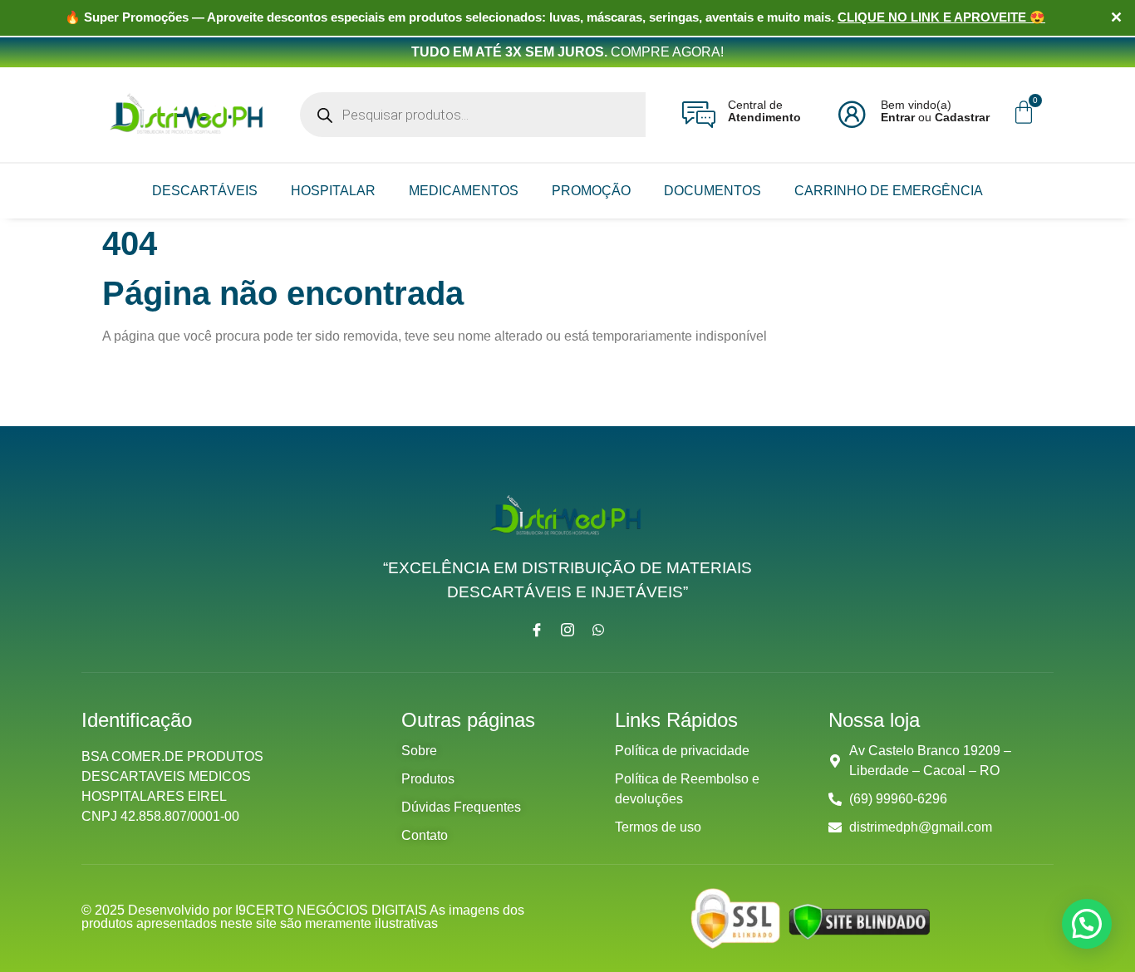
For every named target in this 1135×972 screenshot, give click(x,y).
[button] (1087, 924)
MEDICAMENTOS (463, 191)
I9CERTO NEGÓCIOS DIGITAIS (332, 910)
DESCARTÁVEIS (205, 191)
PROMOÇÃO (591, 191)
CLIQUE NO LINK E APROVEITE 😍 (941, 17)
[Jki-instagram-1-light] (567, 629)
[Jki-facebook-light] (536, 629)
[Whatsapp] (598, 629)
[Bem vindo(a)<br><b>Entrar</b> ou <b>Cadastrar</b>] (851, 114)
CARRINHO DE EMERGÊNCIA (888, 191)
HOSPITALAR (333, 191)
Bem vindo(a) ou (935, 111)
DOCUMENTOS (712, 191)
